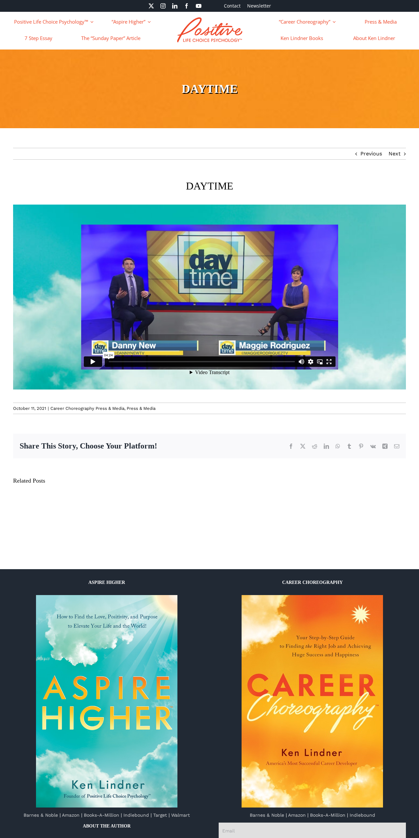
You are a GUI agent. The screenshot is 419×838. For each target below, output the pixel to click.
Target (160, 815)
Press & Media (141, 408)
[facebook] (186, 6)
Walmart (180, 815)
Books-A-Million (101, 815)
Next (395, 153)
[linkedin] (174, 6)
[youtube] (199, 6)
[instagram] (163, 6)
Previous (371, 153)
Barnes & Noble (41, 815)
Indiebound (136, 815)
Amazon (71, 815)
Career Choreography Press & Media (87, 408)
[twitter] (151, 6)
